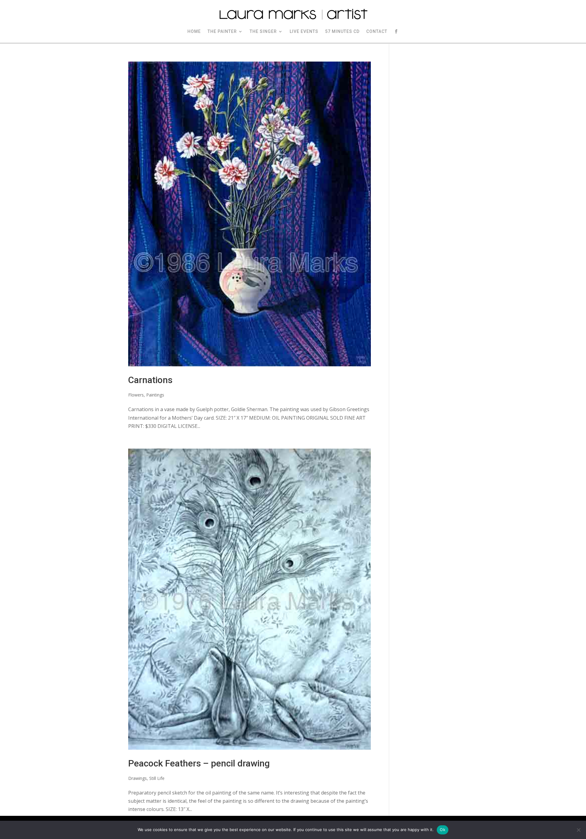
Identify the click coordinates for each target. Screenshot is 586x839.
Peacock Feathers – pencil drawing (199, 763)
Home (194, 31)
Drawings (137, 778)
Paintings (155, 395)
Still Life (157, 778)
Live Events (304, 31)
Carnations (150, 380)
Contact (376, 31)
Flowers (136, 395)
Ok (442, 829)
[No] (578, 830)
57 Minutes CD (342, 31)
